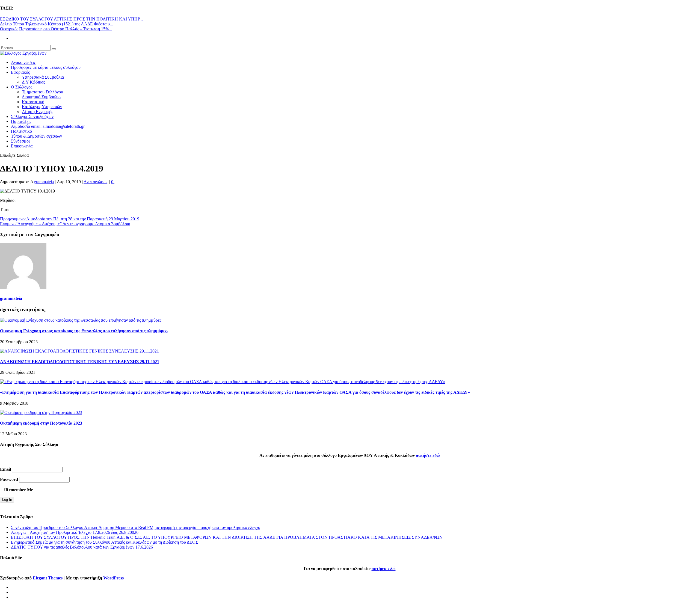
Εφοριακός (20, 72)
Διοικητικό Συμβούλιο (41, 96)
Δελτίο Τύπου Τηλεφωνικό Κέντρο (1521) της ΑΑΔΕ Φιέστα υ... (56, 24)
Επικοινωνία (21, 146)
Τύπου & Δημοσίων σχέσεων (36, 136)
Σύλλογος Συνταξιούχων (32, 116)
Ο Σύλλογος (21, 87)
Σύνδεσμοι (20, 141)
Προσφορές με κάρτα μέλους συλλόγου (46, 67)
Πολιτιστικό (21, 131)
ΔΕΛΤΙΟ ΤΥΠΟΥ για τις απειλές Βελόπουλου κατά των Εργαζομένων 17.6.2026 (82, 547)
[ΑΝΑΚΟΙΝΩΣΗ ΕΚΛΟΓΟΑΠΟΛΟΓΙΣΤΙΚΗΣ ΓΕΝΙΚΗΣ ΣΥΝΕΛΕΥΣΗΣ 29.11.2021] (79, 351)
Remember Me (19, 489)
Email (5, 469)
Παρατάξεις (21, 121)
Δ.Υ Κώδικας (33, 82)
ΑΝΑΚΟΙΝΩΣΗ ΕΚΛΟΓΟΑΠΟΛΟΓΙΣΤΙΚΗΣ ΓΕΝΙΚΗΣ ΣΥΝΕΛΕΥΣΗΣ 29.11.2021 (79, 361)
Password (9, 479)
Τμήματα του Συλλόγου (42, 92)
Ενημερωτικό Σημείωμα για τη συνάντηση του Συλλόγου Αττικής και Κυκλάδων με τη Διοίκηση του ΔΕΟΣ (104, 542)
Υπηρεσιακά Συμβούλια (43, 77)
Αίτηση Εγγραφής (37, 111)
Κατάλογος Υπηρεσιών (42, 106)
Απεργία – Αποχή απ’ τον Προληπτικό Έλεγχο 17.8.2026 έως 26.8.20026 (74, 532)
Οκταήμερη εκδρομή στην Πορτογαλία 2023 (41, 423)
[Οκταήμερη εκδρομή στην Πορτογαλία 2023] (41, 412)
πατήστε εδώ (428, 455)
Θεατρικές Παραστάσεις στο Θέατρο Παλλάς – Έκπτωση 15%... (56, 28)
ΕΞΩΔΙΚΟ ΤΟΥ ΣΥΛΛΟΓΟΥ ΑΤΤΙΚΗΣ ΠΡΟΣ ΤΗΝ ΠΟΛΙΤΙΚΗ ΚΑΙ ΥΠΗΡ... (71, 19)
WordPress (113, 578)
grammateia (44, 181)
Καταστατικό (33, 101)
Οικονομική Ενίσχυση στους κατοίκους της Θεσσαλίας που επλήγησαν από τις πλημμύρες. (84, 330)
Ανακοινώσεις (23, 62)
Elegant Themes (48, 578)
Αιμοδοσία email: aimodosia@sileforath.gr (48, 126)
